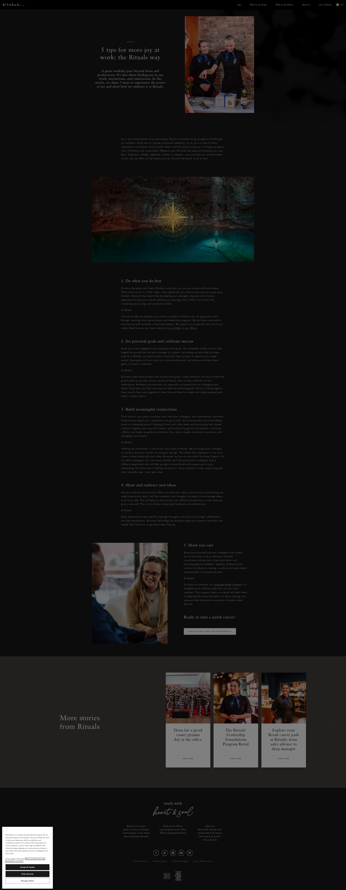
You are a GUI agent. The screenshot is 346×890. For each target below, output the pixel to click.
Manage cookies (27, 881)
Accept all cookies (27, 867)
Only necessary (27, 874)
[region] (27, 858)
